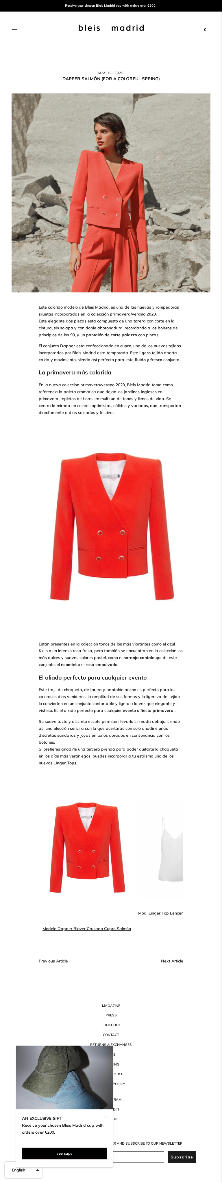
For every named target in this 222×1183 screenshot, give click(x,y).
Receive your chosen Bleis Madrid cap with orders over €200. (110, 6)
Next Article (172, 961)
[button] (24, 1170)
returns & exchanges (111, 1044)
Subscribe (182, 1157)
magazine (111, 1005)
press (111, 1015)
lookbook (111, 1025)
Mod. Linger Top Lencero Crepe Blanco (175, 913)
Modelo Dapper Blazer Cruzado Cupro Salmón (86, 928)
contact (111, 1035)
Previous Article (53, 961)
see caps (64, 1153)
